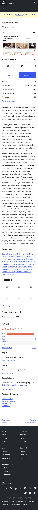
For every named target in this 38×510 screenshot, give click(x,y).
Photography (31, 264)
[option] (7, 287)
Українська (23, 385)
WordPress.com (8, 464)
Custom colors (20, 256)
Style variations (15, 269)
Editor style (29, 259)
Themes (4, 9)
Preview (10, 75)
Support (5, 451)
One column (22, 264)
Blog (30, 254)
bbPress (6, 471)
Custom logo (11, 259)
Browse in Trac (7, 403)
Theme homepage (8, 101)
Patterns (23, 442)
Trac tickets (6, 406)
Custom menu (20, 259)
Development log (7, 399)
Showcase (23, 431)
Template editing (26, 269)
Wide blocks (12, 274)
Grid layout (5, 264)
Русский (13, 385)
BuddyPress (7, 475)
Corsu (9, 483)
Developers (6, 455)
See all (34, 348)
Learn (4, 448)
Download (27, 75)
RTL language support (25, 266)
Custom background (8, 256)
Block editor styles (22, 254)
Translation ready (22, 272)
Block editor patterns (9, 254)
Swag (23, 458)
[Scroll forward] (34, 59)
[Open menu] (35, 3)
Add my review (7, 348)
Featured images (7, 261)
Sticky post (5, 269)
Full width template (29, 261)
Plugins (22, 438)
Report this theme (8, 373)
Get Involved (24, 448)
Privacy (4, 442)
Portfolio (5, 266)
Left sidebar (14, 264)
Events (22, 451)
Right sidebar (12, 266)
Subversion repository (9, 401)
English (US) (6, 385)
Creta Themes (10, 27)
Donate (23, 455)
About (4, 431)
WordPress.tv (8, 458)
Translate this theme (8, 389)
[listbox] (19, 292)
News (4, 435)
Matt (4, 468)
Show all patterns (9, 306)
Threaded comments (8, 272)
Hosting (5, 438)
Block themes (18, 261)
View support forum (8, 360)
